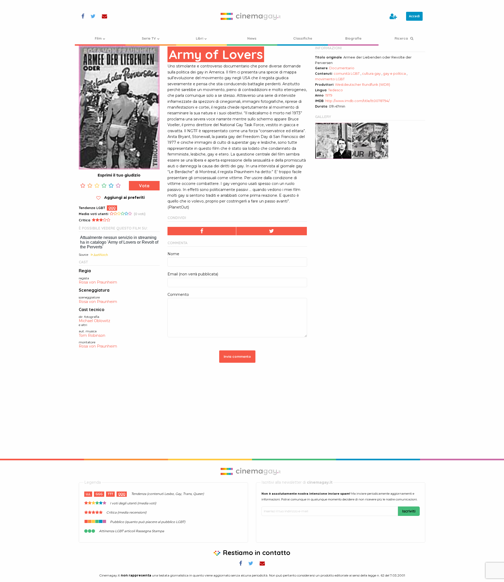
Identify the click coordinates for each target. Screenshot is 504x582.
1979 (328, 95)
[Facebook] (201, 231)
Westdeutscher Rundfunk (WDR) (362, 84)
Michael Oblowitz (94, 321)
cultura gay (371, 73)
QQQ (112, 208)
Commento (178, 294)
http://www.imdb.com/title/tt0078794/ (357, 101)
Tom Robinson (92, 335)
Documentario (341, 68)
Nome (173, 254)
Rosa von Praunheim (98, 282)
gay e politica (394, 73)
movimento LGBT (330, 79)
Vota (144, 185)
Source (83, 255)
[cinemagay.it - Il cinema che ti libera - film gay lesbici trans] (252, 16)
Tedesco (335, 90)
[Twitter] (271, 231)
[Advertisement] (370, 201)
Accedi (414, 16)
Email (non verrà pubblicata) (192, 274)
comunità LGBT (347, 73)
